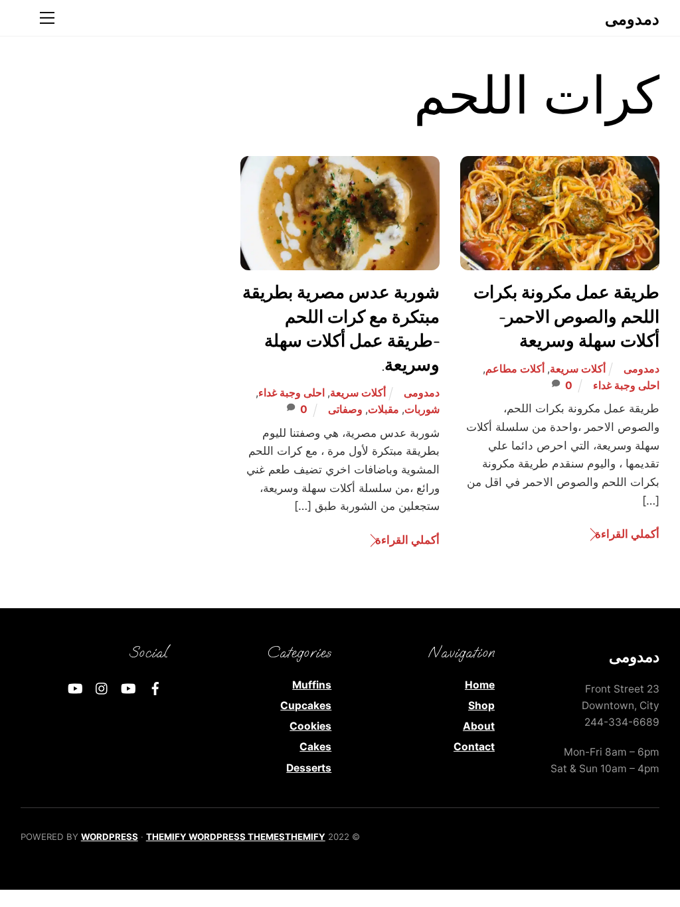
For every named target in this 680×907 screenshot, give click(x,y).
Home (480, 685)
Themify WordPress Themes (215, 836)
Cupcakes (305, 705)
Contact (474, 746)
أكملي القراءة (627, 533)
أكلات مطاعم (515, 369)
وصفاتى (345, 409)
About (479, 726)
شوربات (422, 409)
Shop (481, 705)
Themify (305, 836)
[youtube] (129, 687)
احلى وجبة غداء (626, 385)
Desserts (308, 768)
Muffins (311, 685)
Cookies (310, 726)
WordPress (109, 836)
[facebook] (155, 687)
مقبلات (383, 409)
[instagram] (102, 687)
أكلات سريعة (578, 369)
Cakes (315, 746)
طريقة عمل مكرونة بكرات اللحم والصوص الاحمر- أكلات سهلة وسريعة (566, 317)
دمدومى (641, 369)
